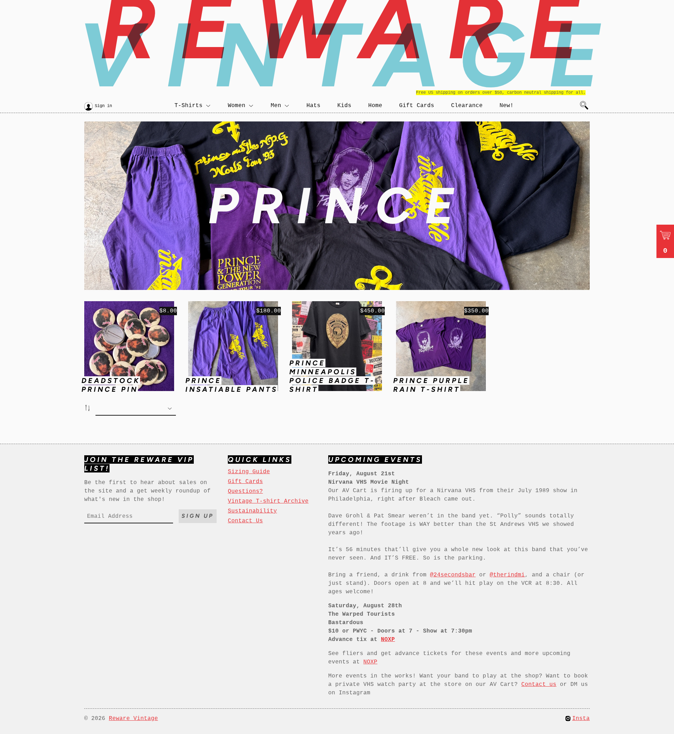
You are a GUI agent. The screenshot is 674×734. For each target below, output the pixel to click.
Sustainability (252, 511)
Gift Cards (416, 106)
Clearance (467, 106)
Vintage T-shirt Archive (268, 501)
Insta (581, 718)
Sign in (103, 106)
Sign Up (197, 516)
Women (236, 106)
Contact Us (245, 521)
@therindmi (507, 575)
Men (276, 106)
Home (375, 106)
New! (507, 106)
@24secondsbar (453, 575)
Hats (313, 106)
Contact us (538, 684)
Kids (344, 106)
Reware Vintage (133, 718)
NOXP (370, 662)
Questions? (245, 491)
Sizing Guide (249, 472)
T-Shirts (188, 106)
